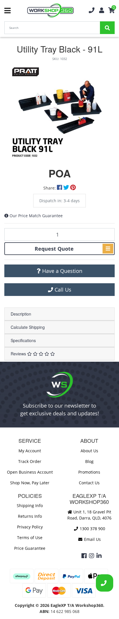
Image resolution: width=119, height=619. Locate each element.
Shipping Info (30, 505)
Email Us (92, 539)
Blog (89, 461)
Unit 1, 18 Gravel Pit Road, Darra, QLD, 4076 (89, 515)
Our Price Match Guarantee (36, 215)
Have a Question (61, 270)
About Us (89, 450)
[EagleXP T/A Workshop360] (50, 10)
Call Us (62, 289)
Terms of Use (29, 537)
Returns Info (30, 516)
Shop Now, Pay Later (29, 482)
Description (21, 314)
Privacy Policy (30, 527)
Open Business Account (30, 472)
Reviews (19, 354)
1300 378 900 (92, 528)
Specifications (23, 340)
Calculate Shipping (28, 327)
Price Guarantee (29, 548)
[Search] (107, 27)
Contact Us (89, 482)
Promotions (89, 472)
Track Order (29, 461)
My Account (29, 450)
